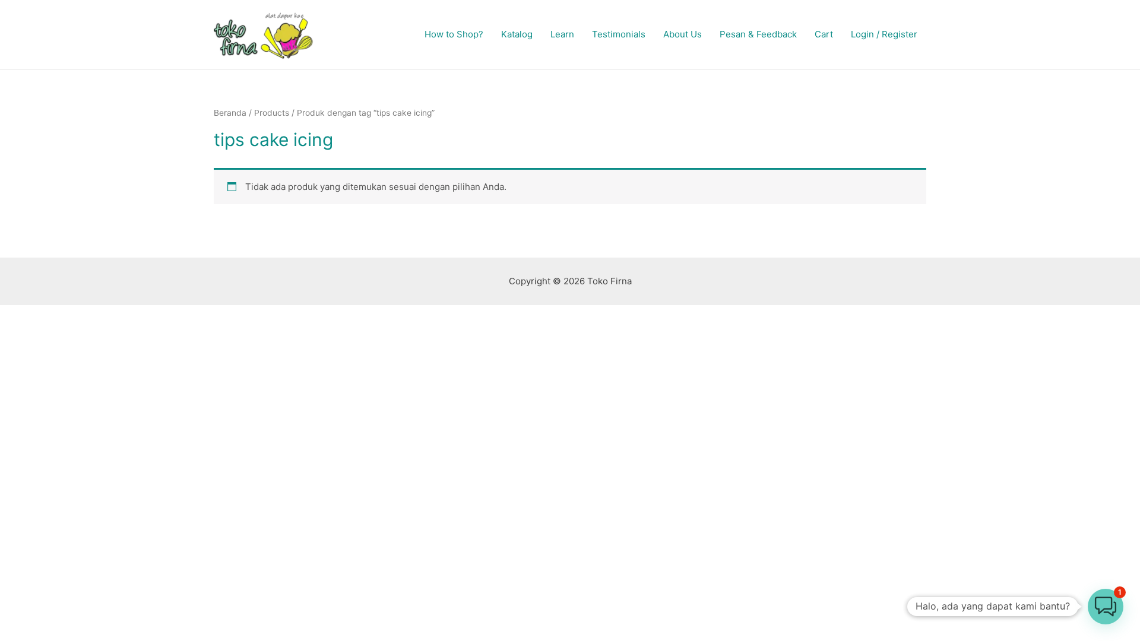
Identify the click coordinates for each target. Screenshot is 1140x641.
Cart (824, 34)
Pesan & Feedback (758, 34)
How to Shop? (454, 34)
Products (271, 113)
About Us (682, 34)
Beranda (230, 113)
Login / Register (884, 34)
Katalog (517, 34)
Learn (562, 34)
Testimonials (618, 34)
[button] (1105, 606)
